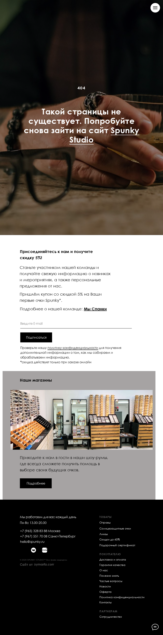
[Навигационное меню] (155, 7)
